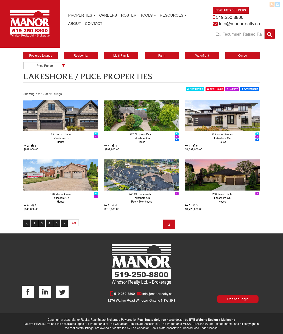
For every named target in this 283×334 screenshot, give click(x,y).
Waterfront (202, 55)
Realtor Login (238, 298)
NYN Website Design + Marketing (212, 319)
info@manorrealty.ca (239, 23)
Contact (93, 23)
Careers (108, 15)
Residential (81, 55)
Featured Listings (40, 55)
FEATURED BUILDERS (230, 10)
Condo (242, 55)
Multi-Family (121, 55)
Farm (161, 55)
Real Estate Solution (151, 319)
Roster (128, 15)
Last (73, 223)
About (74, 23)
